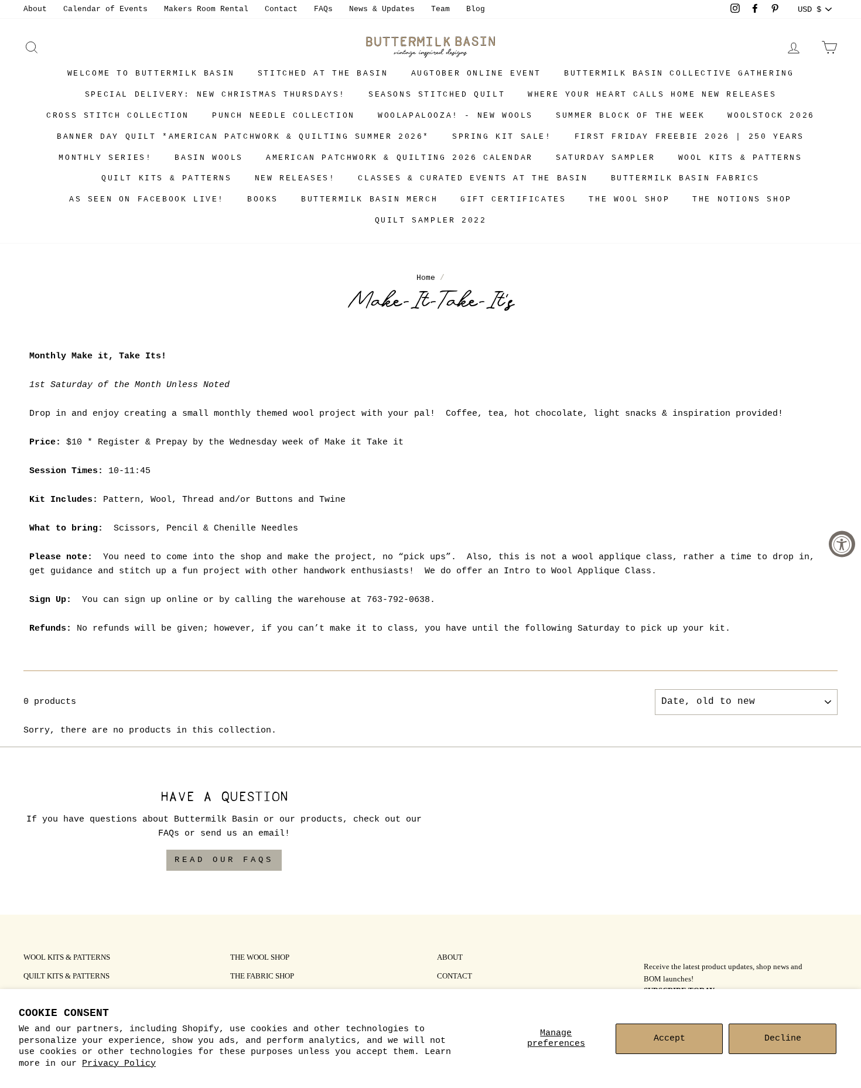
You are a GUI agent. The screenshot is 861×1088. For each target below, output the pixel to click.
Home (425, 277)
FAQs (323, 9)
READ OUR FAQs (224, 859)
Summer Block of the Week (630, 115)
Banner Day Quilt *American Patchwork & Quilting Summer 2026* (243, 136)
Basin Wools (209, 157)
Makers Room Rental (206, 9)
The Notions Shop (742, 199)
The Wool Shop (629, 199)
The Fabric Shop (262, 977)
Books (262, 199)
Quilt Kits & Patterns (166, 178)
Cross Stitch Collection (117, 115)
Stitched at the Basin (323, 73)
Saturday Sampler (605, 157)
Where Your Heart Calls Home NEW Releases (652, 94)
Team (440, 9)
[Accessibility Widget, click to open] (842, 544)
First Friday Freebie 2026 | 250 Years (689, 136)
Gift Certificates (513, 199)
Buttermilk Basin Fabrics (685, 178)
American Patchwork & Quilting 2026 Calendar (399, 157)
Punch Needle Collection (283, 115)
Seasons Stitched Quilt (436, 94)
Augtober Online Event (476, 73)
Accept (669, 1038)
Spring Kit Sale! (502, 136)
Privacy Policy (119, 1064)
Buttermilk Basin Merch (369, 199)
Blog (475, 9)
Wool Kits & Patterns (740, 157)
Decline (782, 1038)
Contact (281, 9)
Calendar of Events (105, 9)
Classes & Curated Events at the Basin (472, 178)
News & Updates (382, 9)
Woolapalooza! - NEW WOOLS (455, 115)
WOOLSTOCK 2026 (770, 115)
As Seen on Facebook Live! (146, 199)
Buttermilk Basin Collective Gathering (679, 73)
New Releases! (295, 178)
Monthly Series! (105, 157)
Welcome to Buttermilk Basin (151, 73)
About (35, 9)
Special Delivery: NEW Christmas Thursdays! (215, 94)
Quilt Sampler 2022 (431, 220)
